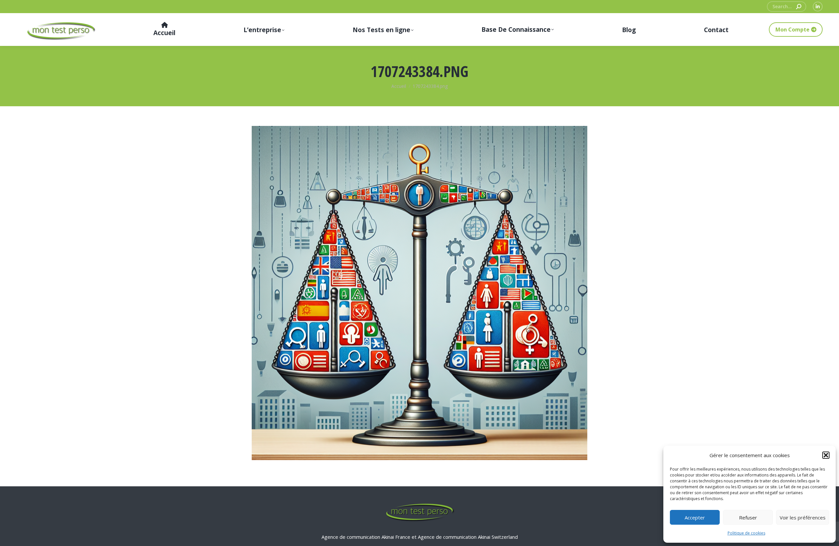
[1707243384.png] (419, 293)
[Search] (798, 6)
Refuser (748, 517)
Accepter (695, 517)
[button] (826, 455)
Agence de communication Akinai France (367, 537)
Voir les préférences (803, 517)
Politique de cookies (746, 533)
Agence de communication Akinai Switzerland (468, 537)
